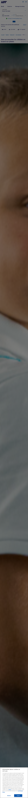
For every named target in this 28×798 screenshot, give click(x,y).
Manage (9, 795)
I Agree (18, 795)
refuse (9, 789)
